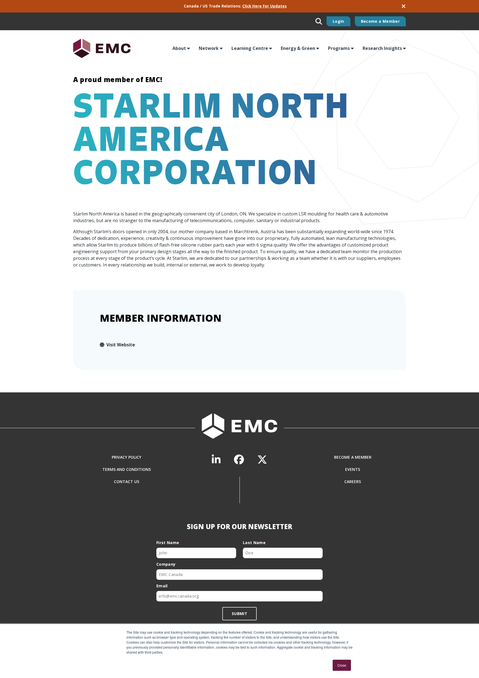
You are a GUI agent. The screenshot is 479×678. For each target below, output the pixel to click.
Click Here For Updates (264, 6)
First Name (169, 542)
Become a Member (380, 21)
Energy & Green (298, 48)
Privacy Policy (126, 457)
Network (209, 48)
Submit (239, 613)
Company (167, 564)
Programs (339, 48)
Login (338, 21)
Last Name (255, 542)
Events (352, 469)
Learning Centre (249, 48)
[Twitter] (262, 459)
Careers (352, 481)
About (179, 48)
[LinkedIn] (216, 459)
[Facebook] (239, 459)
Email (163, 585)
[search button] (318, 21)
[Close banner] (403, 6)
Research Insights (382, 48)
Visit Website (120, 345)
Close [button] (341, 665)
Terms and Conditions (126, 469)
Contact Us (126, 481)
